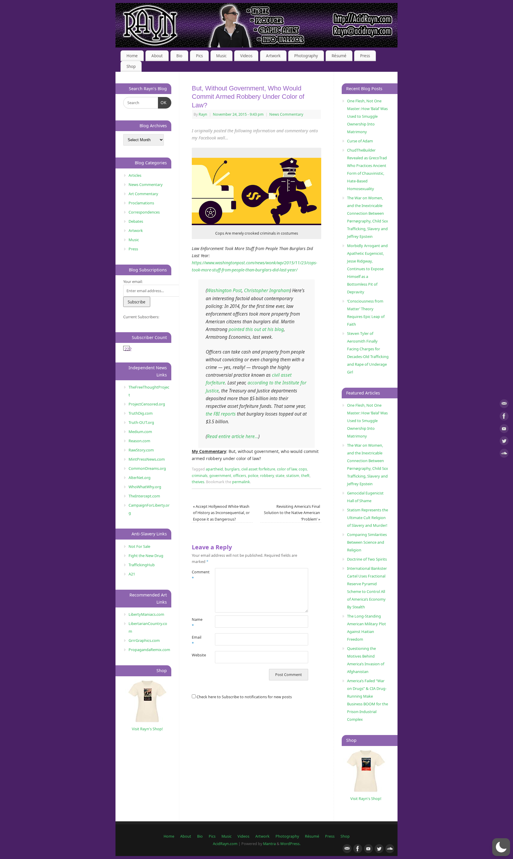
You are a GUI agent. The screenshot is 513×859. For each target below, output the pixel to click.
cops (303, 469)
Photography (306, 55)
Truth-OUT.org (141, 422)
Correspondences (144, 212)
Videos (246, 55)
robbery (267, 475)
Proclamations (141, 203)
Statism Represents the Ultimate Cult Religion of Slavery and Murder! (367, 517)
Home (132, 55)
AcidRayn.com (225, 843)
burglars (232, 469)
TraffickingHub (142, 564)
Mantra (269, 843)
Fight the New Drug (146, 555)
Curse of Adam (360, 141)
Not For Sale (139, 546)
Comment (197, 575)
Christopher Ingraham (267, 290)
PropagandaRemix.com (149, 649)
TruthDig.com (141, 413)
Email (196, 640)
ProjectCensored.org (147, 404)
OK (162, 102)
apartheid (214, 469)
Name (197, 622)
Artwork (273, 55)
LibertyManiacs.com (146, 614)
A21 (132, 574)
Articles (135, 175)
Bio (179, 55)
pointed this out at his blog (256, 329)
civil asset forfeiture (258, 469)
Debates (136, 221)
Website (197, 655)
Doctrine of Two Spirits (367, 559)
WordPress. (290, 843)
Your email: (132, 281)
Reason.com (139, 440)
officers (239, 475)
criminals (200, 475)
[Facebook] (504, 417)
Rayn (203, 114)
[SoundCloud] (504, 454)
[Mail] (504, 404)
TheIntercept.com (144, 496)
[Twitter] (504, 441)
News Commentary (286, 114)
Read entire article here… (232, 436)
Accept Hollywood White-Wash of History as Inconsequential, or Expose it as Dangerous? (221, 513)
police (253, 475)
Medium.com (140, 431)
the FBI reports (221, 414)
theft (305, 475)
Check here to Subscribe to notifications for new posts (244, 696)
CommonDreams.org (147, 468)
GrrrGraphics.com (144, 640)
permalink (241, 481)
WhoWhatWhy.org (145, 486)
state (280, 475)
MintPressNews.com (147, 459)
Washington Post (224, 290)
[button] (501, 847)
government (220, 475)
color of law (287, 469)
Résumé (339, 55)
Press (365, 55)
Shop (131, 66)
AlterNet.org (140, 477)
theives (198, 481)
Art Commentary (143, 193)
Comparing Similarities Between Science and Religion (367, 542)
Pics (199, 55)
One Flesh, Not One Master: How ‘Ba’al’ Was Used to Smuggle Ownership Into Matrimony (367, 116)
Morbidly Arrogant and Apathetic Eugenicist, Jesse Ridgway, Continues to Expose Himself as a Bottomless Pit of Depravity (367, 269)
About (157, 55)
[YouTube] (504, 429)
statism (292, 475)
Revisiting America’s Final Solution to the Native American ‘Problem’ (292, 513)
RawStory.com (141, 450)
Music (221, 55)
